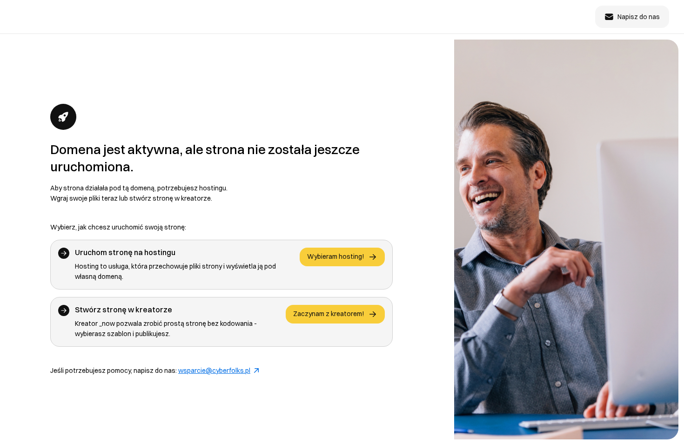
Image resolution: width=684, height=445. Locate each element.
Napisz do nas (638, 17)
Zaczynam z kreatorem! (328, 314)
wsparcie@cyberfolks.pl (214, 370)
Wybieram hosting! (335, 256)
